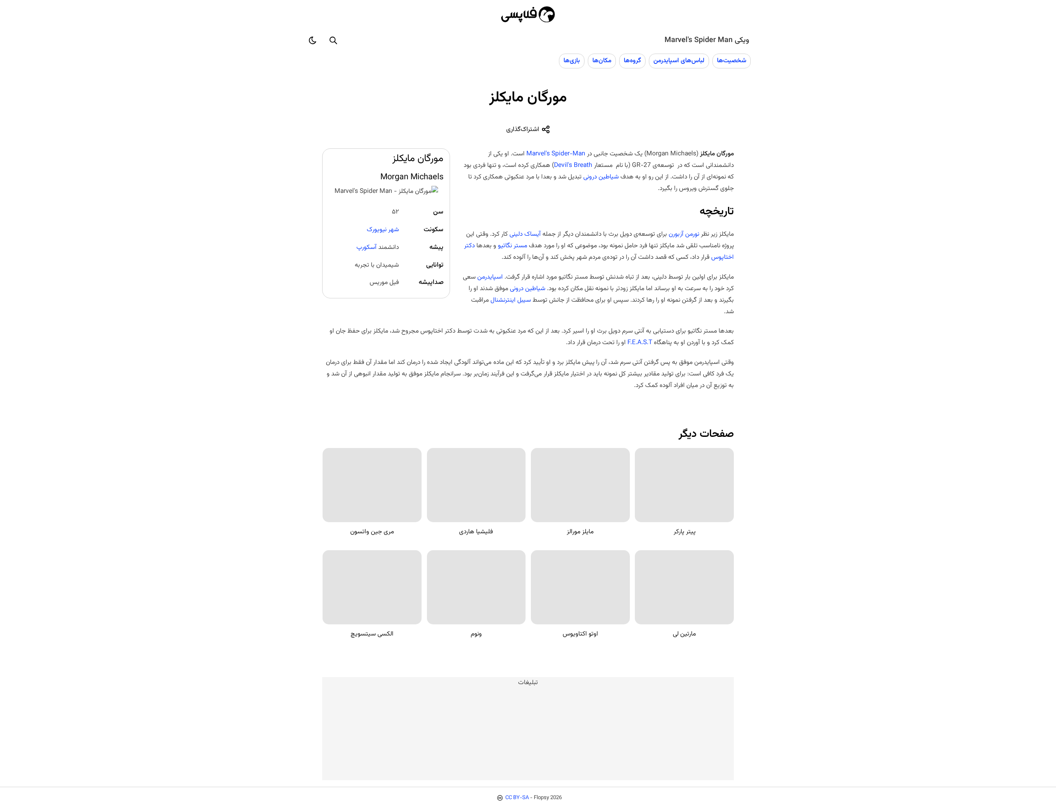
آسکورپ (366, 247)
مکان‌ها (601, 61)
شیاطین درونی (601, 177)
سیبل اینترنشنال (510, 300)
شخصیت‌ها (731, 61)
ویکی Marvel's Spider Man (707, 40)
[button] (333, 40)
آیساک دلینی (525, 234)
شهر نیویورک (383, 229)
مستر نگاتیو (512, 246)
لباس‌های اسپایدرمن (679, 61)
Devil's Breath (573, 165)
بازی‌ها (571, 61)
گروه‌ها (632, 61)
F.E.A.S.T (639, 342)
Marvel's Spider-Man (555, 154)
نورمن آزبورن (684, 234)
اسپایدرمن (490, 277)
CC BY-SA (517, 798)
